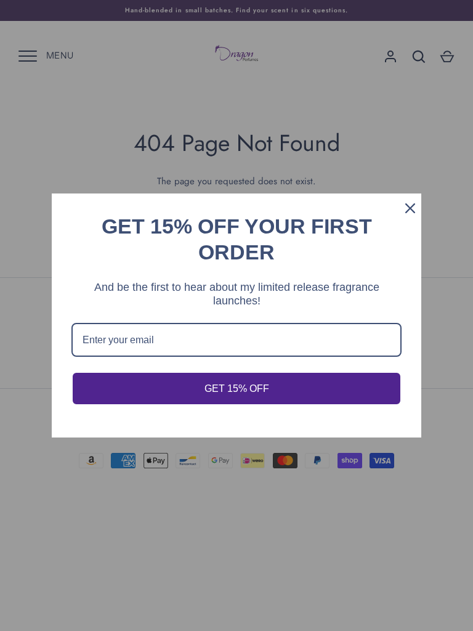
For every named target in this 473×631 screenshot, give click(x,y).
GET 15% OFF (236, 388)
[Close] (406, 208)
